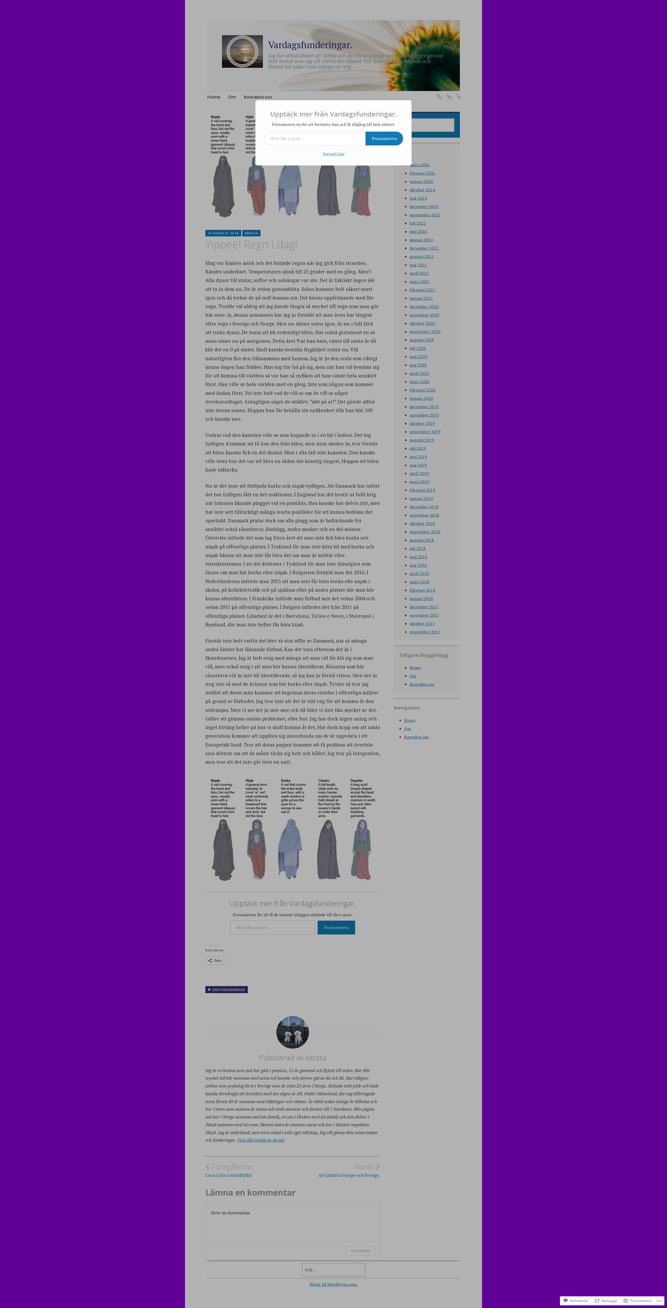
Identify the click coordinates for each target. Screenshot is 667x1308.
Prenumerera (384, 138)
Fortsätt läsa (333, 153)
